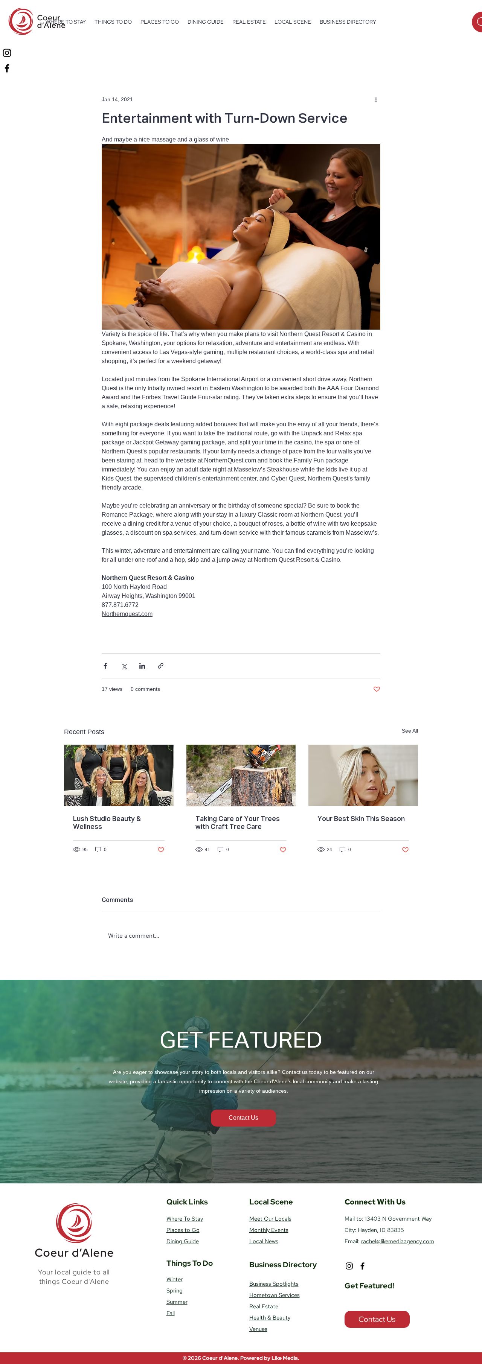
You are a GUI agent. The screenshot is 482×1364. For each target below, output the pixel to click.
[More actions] (375, 99)
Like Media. (285, 1358)
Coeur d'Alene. (221, 1358)
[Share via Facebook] (105, 665)
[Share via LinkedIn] (142, 665)
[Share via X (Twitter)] (123, 665)
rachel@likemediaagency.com (397, 1241)
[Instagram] (7, 52)
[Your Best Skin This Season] (363, 775)
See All (410, 731)
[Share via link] (160, 665)
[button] (113, 21)
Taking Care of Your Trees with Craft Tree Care (237, 823)
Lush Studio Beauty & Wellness (107, 823)
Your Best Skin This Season (361, 819)
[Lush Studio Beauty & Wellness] (119, 775)
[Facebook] (7, 68)
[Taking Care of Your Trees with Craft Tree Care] (241, 775)
